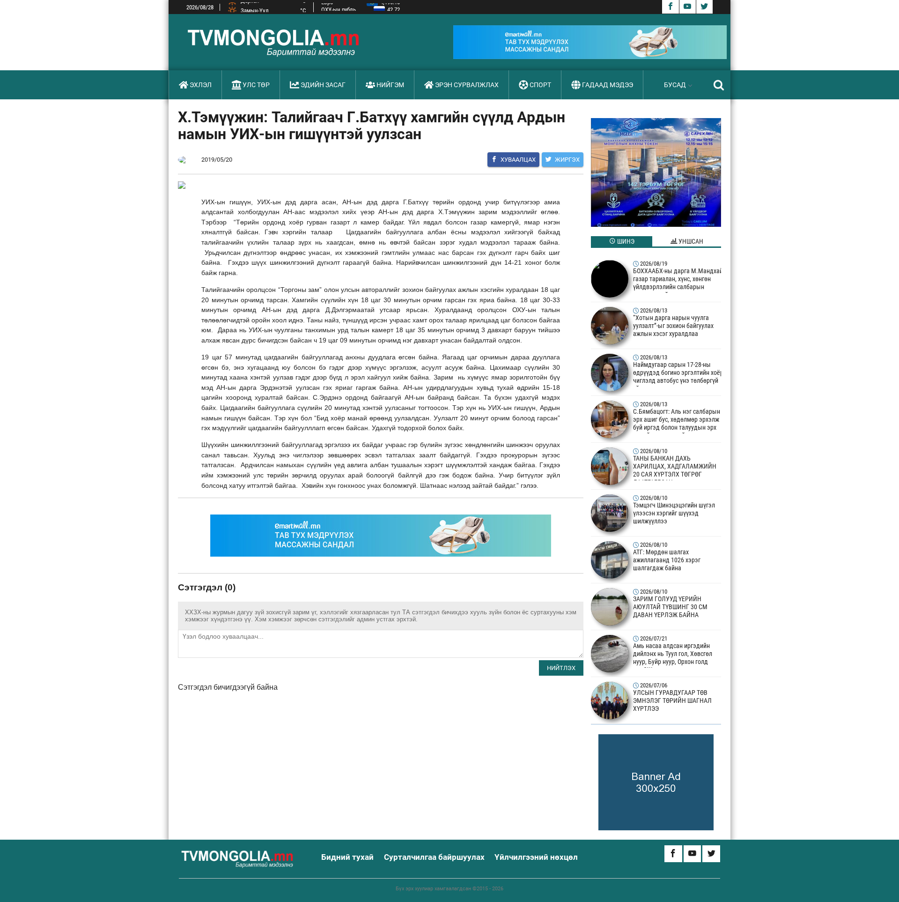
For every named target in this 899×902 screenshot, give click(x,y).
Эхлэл (201, 85)
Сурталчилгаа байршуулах (434, 857)
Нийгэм (390, 85)
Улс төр (256, 85)
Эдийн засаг (323, 85)
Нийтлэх (561, 667)
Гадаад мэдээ (607, 85)
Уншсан (690, 242)
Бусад (675, 85)
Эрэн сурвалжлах (467, 85)
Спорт (540, 85)
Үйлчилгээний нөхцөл (536, 857)
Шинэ (625, 242)
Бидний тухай (347, 857)
